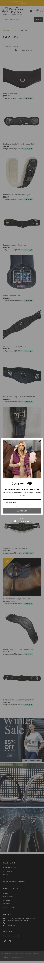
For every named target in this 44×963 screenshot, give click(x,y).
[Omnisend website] (22, 520)
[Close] (40, 440)
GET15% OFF (22, 511)
